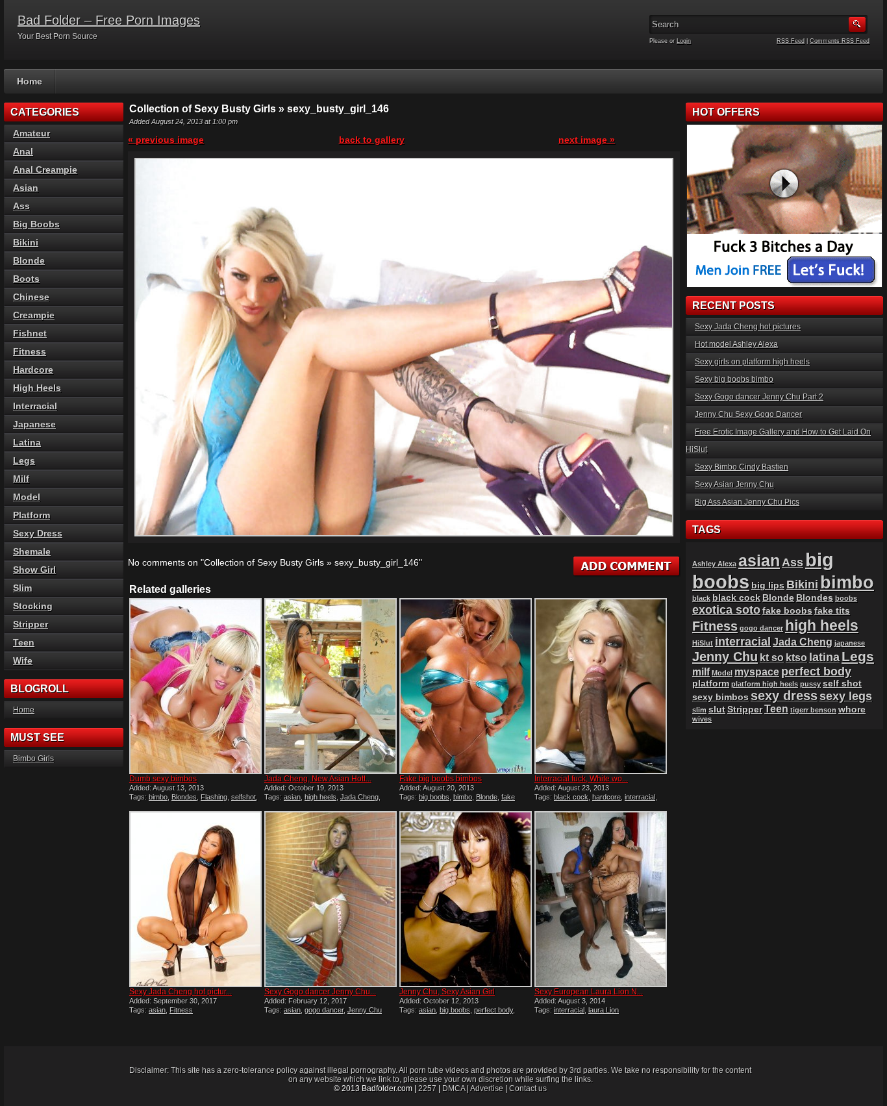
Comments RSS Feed (839, 41)
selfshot (243, 797)
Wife (22, 660)
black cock (571, 797)
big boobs (434, 797)
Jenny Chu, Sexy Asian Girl (447, 991)
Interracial (35, 406)
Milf (21, 478)
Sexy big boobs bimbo (734, 379)
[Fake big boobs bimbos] (465, 686)
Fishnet (30, 333)
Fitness (181, 1010)
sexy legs (845, 696)
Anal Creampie (45, 169)
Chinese (31, 297)
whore (852, 709)
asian (292, 797)
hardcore (606, 797)
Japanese (34, 424)
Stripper (30, 624)
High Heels (37, 388)
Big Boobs (36, 224)
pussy (810, 684)
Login (684, 41)
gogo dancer (324, 1010)
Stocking (33, 606)
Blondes (184, 797)
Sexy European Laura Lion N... (588, 991)
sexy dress (784, 695)
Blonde (486, 797)
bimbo (158, 797)
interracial (640, 797)
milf (701, 671)
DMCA (453, 1088)
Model (26, 497)
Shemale (32, 551)
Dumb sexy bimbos (163, 778)
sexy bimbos (720, 697)
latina (824, 657)
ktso (796, 657)
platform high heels (764, 684)
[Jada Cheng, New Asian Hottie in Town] (330, 686)
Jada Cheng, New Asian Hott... (317, 778)
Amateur (31, 133)
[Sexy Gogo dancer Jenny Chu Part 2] (330, 899)
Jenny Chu (364, 1010)
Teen (23, 642)
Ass (21, 206)
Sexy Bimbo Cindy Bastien (741, 466)
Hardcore (33, 369)
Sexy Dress (37, 533)
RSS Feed (791, 41)
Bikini (25, 242)
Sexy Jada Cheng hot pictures (748, 326)
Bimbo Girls (33, 758)
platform (710, 683)
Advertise (486, 1088)
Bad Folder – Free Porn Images (109, 20)
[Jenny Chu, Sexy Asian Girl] (465, 899)
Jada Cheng (359, 797)
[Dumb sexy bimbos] (195, 686)
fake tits (832, 611)
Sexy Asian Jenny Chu (734, 484)
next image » (586, 139)
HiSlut (702, 643)
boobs (846, 598)
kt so (772, 657)
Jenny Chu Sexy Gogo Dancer (748, 414)
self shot (842, 683)
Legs (24, 460)
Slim (22, 588)
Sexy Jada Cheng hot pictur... (180, 991)
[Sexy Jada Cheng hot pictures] (195, 899)
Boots (26, 278)
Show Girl (34, 569)
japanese (849, 643)
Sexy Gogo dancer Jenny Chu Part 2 (759, 396)
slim (699, 710)
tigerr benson (813, 710)
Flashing (214, 797)
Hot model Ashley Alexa (736, 344)
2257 (427, 1088)
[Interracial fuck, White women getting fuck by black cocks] (600, 686)
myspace (756, 671)
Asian (25, 187)
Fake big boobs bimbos (440, 778)
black (701, 598)
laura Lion (603, 1010)
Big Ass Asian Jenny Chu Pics (747, 502)
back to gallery (372, 139)
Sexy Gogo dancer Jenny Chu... (320, 991)
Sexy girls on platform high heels (752, 361)
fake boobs (787, 611)
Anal (23, 151)
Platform (31, 515)
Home (29, 81)
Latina (27, 442)
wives (702, 719)
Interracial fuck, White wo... (581, 778)
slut (716, 709)
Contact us (528, 1088)
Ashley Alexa (714, 564)
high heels (320, 797)
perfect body (493, 1010)
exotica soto (726, 609)
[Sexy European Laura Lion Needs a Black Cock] (600, 899)
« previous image (166, 139)
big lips (767, 585)
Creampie (34, 315)
